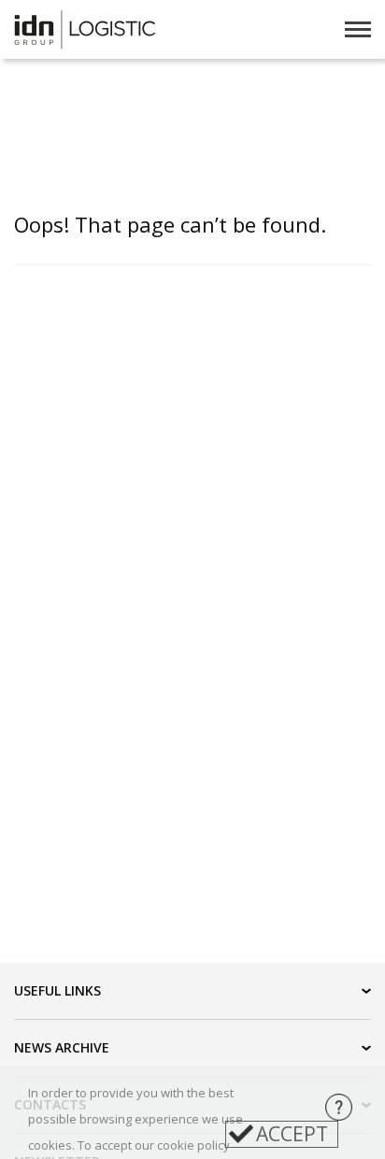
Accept (292, 1134)
